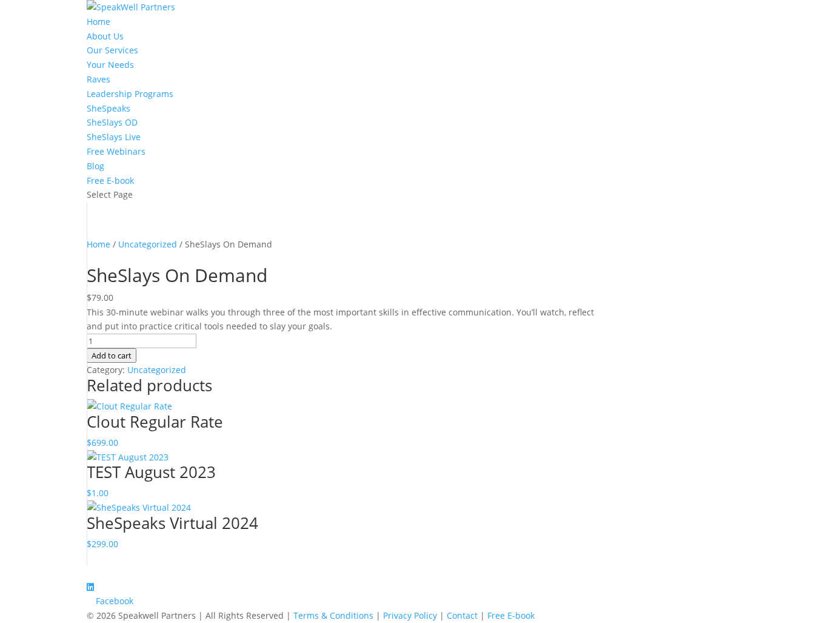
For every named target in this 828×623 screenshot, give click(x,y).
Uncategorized (147, 244)
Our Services (112, 50)
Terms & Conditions (333, 615)
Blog (95, 166)
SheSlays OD (112, 122)
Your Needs (110, 64)
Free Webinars (116, 151)
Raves (98, 79)
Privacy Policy (410, 615)
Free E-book (110, 180)
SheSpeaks (108, 108)
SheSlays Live (114, 137)
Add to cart (112, 355)
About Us (105, 36)
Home (98, 21)
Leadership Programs (130, 93)
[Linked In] (90, 587)
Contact (462, 615)
